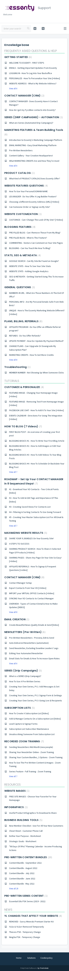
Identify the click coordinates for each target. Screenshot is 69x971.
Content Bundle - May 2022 (21, 883)
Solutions (31, 958)
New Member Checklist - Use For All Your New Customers (36, 825)
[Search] (28, 28)
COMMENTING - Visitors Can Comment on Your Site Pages (36, 242)
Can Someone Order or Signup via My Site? (29, 206)
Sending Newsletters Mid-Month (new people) (31, 747)
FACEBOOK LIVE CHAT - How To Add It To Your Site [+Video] (36, 410)
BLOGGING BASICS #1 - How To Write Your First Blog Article (36, 440)
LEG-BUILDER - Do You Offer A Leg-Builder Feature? (33, 196)
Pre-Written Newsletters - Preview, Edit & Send (31, 637)
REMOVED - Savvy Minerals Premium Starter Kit (31, 921)
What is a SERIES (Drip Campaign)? (25, 676)
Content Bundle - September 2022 (25, 862)
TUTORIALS (11, 381)
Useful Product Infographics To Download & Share (33, 812)
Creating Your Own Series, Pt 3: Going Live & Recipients (35, 700)
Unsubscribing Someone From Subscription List (32, 734)
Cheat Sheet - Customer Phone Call (26, 830)
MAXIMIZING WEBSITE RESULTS (25, 533)
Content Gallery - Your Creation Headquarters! (31, 155)
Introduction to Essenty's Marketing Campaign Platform (35, 140)
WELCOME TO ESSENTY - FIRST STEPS (26, 62)
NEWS (8, 910)
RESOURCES (12, 785)
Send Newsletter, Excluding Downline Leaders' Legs (33, 648)
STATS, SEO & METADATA (22, 255)
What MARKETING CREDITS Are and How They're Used (34, 160)
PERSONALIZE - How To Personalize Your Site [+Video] (34, 78)
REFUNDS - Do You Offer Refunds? (25, 335)
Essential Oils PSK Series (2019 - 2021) (27, 901)
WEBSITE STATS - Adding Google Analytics (28, 271)
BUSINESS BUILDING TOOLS (23, 820)
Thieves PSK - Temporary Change (25, 932)
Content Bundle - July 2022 (21, 873)
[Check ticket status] (43, 28)
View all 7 (13, 472)
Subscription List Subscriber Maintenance (29, 728)
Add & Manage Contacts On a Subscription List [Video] (35, 718)
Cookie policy (46, 958)
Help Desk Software (28, 968)
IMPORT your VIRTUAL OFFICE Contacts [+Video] (31, 593)
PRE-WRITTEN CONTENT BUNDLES (27, 857)
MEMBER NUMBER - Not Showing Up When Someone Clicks (36, 372)
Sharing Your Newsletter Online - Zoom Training (31, 752)
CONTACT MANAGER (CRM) (23, 95)
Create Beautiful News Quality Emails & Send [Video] (34, 624)
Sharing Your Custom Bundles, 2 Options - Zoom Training (36, 757)
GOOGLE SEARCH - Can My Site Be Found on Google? (34, 261)
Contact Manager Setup (20, 582)
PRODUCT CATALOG (19, 173)
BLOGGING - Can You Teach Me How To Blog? (30, 248)
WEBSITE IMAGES (16, 791)
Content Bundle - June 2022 (22, 878)
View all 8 (13, 359)
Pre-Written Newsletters (21, 150)
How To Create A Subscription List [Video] (29, 713)
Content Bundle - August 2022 (23, 868)
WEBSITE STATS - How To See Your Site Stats (30, 266)
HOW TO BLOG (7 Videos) (22, 426)
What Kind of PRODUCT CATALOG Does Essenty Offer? (34, 178)
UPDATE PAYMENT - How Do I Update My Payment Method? (36, 341)
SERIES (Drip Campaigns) (22, 670)
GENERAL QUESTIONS (19, 287)
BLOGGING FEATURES (19, 227)
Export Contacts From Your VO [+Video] (27, 588)
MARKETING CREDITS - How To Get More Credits (31, 354)
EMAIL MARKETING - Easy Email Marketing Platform (32, 145)
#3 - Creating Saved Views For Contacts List (30, 506)
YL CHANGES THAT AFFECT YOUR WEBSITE (32, 916)
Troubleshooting (17, 367)
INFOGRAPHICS (15, 807)
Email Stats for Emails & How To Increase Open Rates (34, 658)
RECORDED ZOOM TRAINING (23, 741)
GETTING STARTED (17, 57)
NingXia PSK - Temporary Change (24, 937)
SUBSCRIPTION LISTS (19, 708)
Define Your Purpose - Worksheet (25, 836)
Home (18, 958)
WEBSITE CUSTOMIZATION (22, 214)
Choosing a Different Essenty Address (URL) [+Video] (34, 201)
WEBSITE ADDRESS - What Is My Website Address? (32, 83)
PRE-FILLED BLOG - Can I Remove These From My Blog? (34, 232)
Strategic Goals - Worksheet (22, 841)
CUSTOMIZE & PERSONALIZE (23, 387)
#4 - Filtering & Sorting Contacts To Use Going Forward (35, 512)
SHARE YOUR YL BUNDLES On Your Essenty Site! (31, 538)
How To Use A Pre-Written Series (24, 681)
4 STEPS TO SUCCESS (19, 543)
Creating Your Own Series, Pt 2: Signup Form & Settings (35, 695)
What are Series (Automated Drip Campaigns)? (31, 122)
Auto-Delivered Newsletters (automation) (29, 642)
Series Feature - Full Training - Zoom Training (30, 771)
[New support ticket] (35, 28)
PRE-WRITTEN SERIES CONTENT (25, 896)
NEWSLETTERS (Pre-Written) (24, 632)
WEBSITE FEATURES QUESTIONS (25, 185)
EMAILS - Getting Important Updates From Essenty (33, 67)
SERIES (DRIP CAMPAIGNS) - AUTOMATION (33, 117)
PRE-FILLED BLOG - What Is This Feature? (28, 237)
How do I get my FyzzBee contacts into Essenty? (32, 110)
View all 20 (13, 888)
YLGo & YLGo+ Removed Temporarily (26, 926)
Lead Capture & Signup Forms (23, 723)
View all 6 (13, 88)
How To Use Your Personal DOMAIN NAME (28, 191)
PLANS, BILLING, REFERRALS (23, 321)
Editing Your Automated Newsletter (26, 653)
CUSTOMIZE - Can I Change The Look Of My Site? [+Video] (36, 219)
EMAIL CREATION (16, 619)
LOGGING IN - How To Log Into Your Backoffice (30, 73)
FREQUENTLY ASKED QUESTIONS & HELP (30, 51)
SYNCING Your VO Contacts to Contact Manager (31, 598)
